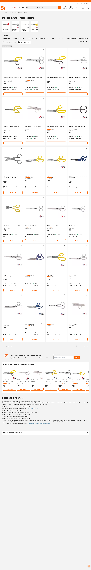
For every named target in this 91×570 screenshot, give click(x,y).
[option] (87, 346)
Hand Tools (11, 12)
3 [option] (84, 346)
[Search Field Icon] (59, 7)
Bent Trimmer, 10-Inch (32, 408)
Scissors (25, 12)
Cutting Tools (18, 12)
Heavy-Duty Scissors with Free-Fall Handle (39, 423)
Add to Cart (13, 94)
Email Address (56, 354)
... (2, 12)
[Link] (13, 72)
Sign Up (77, 357)
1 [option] (79, 346)
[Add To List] (21, 50)
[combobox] (42, 7)
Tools (6, 12)
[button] (83, 41)
